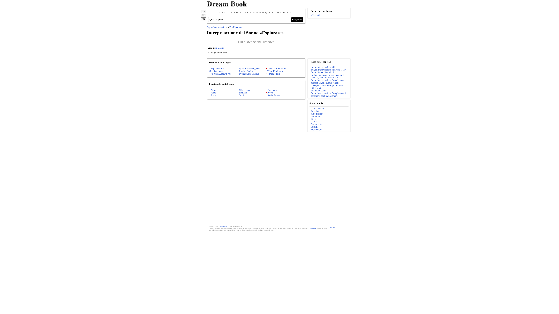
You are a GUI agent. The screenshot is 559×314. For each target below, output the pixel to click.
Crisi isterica (244, 90)
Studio (242, 95)
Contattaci (331, 227)
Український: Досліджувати (216, 69)
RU (203, 15)
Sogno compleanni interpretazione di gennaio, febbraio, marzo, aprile (328, 76)
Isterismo (243, 92)
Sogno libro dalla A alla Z (323, 72)
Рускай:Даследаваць (249, 74)
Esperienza (272, 90)
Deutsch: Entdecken (276, 68)
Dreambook (223, 227)
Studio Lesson (274, 95)
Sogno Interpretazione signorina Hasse (328, 69)
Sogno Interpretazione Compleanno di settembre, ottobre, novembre (328, 94)
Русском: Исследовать (250, 68)
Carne (313, 121)
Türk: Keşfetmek (275, 71)
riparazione (220, 48)
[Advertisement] (329, 38)
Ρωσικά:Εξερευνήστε (221, 74)
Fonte (213, 92)
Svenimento (316, 124)
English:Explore (246, 71)
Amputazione (317, 114)
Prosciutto (315, 111)
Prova (270, 92)
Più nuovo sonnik (319, 90)
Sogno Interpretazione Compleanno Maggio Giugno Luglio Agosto (327, 81)
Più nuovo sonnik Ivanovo (256, 42)
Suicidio (315, 127)
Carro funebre (317, 108)
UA (203, 11)
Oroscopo (315, 15)
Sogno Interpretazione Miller (324, 67)
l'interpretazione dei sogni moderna (327, 85)
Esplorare (237, 27)
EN (203, 19)
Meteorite (315, 116)
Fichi (313, 119)
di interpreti (316, 88)
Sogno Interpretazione (217, 27)
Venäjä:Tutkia (273, 74)
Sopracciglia (316, 129)
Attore (213, 90)
